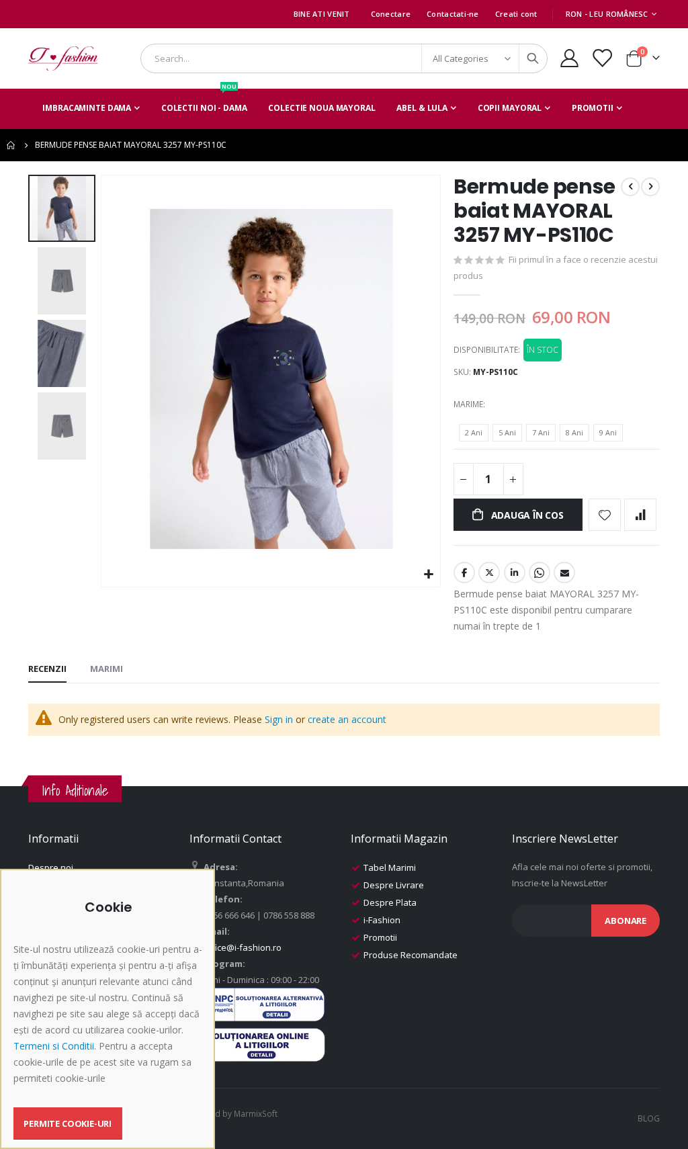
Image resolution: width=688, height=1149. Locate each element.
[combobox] (344, 58)
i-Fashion (381, 920)
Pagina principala (11, 145)
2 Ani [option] (473, 432)
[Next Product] (650, 186)
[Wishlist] (602, 58)
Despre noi (50, 867)
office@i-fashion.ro (243, 947)
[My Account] (569, 58)
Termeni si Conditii (53, 1045)
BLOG (649, 1118)
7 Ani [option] (541, 432)
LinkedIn (514, 572)
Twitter (489, 572)
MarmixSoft (255, 1113)
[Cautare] (533, 58)
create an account (347, 719)
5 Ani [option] (507, 432)
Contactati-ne (453, 14)
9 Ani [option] (608, 432)
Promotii (380, 937)
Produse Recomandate (410, 955)
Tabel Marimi (389, 867)
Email (564, 572)
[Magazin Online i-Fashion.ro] (63, 58)
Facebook (464, 572)
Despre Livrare (393, 885)
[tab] (47, 669)
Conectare (391, 14)
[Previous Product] (630, 186)
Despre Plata (390, 902)
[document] (109, 1020)
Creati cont (516, 14)
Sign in (279, 719)
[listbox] (543, 435)
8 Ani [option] (574, 432)
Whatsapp (539, 572)
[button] (428, 575)
